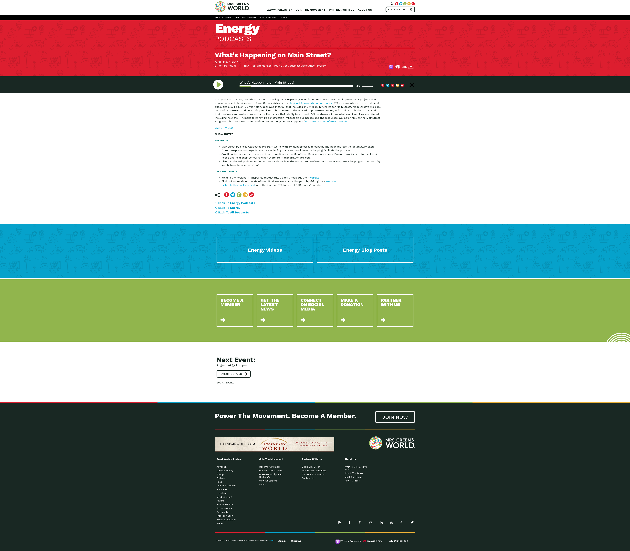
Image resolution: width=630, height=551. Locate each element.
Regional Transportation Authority (310, 103)
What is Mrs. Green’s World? (356, 468)
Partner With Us (341, 9)
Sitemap (296, 541)
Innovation (222, 489)
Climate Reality (225, 470)
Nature (220, 500)
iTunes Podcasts (350, 541)
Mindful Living (224, 497)
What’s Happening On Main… (274, 17)
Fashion (221, 478)
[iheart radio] (397, 67)
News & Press (352, 480)
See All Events (225, 382)
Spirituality (222, 512)
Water (220, 523)
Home (217, 17)
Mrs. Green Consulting (314, 470)
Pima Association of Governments (326, 121)
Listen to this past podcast (238, 185)
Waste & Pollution (226, 519)
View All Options (268, 480)
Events (263, 484)
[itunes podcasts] (391, 67)
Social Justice (224, 508)
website (314, 177)
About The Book (354, 473)
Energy (220, 474)
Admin (282, 541)
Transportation (225, 515)
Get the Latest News (271, 470)
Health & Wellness (227, 485)
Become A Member (269, 466)
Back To (236, 203)
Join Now (395, 417)
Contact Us (308, 478)
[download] (411, 67)
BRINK (272, 540)
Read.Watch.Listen (279, 9)
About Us (365, 9)
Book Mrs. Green (311, 466)
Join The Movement (311, 9)
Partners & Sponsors (313, 474)
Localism (222, 493)
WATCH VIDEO (224, 127)
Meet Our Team (353, 477)
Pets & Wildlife (225, 504)
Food (219, 482)
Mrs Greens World (239, 6)
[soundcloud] (404, 67)
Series (227, 17)
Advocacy (222, 466)
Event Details (231, 373)
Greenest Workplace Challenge (270, 475)
